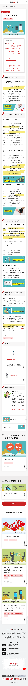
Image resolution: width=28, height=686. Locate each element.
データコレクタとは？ (10, 43)
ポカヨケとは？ (8, 460)
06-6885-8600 (14, 649)
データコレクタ (8, 18)
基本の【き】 (13, 540)
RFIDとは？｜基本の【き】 (12, 537)
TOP (3, 6)
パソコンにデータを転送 (13, 68)
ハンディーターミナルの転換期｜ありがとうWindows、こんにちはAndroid (14, 570)
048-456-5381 (14, 644)
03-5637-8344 (14, 653)
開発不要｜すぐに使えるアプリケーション (14, 70)
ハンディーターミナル (17, 575)
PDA (6, 578)
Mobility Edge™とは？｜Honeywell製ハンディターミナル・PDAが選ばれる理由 (14, 608)
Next (26, 487)
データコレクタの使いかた (11, 60)
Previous (1, 487)
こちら (21, 328)
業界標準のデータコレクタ (14, 51)
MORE (24, 543)
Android (7, 575)
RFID (6, 540)
